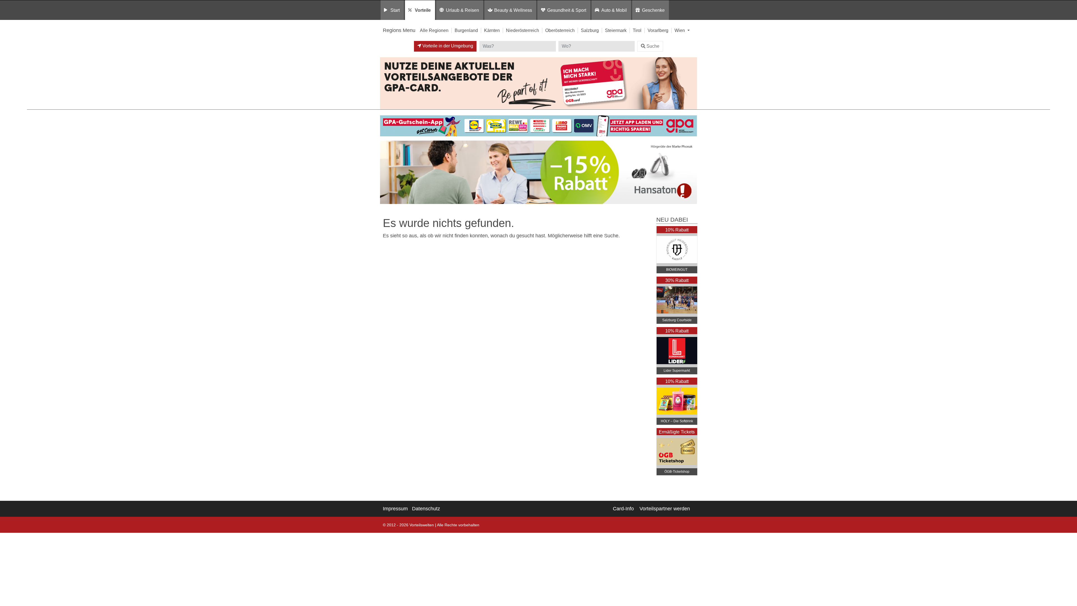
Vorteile (423, 10)
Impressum (395, 508)
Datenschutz (426, 508)
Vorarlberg (658, 30)
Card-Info (623, 508)
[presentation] (385, 174)
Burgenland (466, 30)
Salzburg (590, 30)
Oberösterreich (560, 30)
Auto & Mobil (614, 10)
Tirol (637, 30)
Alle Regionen (434, 30)
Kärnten (492, 30)
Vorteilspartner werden (664, 508)
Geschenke (653, 10)
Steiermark (616, 30)
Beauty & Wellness (513, 10)
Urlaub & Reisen (462, 10)
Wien (680, 30)
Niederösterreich (522, 30)
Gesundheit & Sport (566, 10)
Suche (652, 46)
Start (395, 10)
